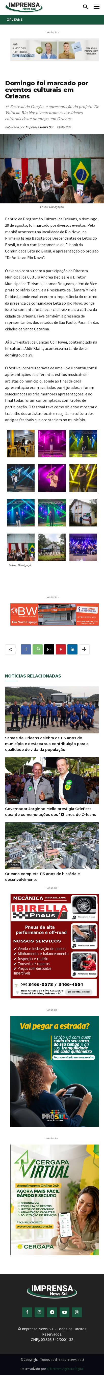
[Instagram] (39, 1312)
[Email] (49, 649)
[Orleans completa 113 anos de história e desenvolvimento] (52, 845)
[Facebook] (26, 649)
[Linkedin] (72, 649)
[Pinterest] (61, 649)
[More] (84, 649)
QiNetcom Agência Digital (65, 1369)
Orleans (14, 20)
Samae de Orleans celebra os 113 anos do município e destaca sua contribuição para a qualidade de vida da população (47, 744)
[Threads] (77, 1312)
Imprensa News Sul (39, 127)
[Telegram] (52, 1312)
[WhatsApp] (38, 649)
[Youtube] (64, 1312)
